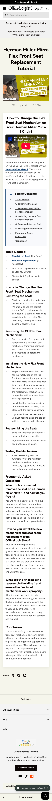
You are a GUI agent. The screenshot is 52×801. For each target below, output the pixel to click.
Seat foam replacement (24, 260)
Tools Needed (22, 199)
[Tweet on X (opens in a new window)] (13, 675)
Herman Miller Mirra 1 (16, 169)
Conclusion (21, 241)
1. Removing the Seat (26, 204)
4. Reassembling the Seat (28, 224)
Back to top (26, 699)
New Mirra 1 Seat (21, 256)
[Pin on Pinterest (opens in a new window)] (25, 675)
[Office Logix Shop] (24, 8)
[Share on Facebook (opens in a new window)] (19, 675)
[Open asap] (45, 796)
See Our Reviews (26, 767)
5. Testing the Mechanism (28, 228)
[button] (48, 8)
